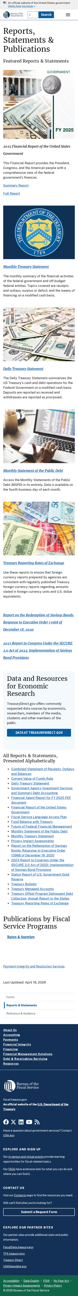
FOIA (46, 1280)
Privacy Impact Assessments (32, 841)
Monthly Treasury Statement (26, 267)
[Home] (13, 15)
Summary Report (16, 185)
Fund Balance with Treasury (32, 822)
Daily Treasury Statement (23, 369)
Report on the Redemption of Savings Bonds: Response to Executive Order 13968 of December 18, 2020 (38, 622)
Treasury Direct (13, 1260)
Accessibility (11, 1280)
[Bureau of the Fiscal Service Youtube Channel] (29, 1123)
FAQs (11, 1169)
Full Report (11, 193)
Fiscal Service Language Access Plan (39, 817)
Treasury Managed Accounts (32, 889)
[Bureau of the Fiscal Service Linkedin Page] (21, 1123)
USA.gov (8, 1135)
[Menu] (68, 15)
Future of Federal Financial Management (41, 827)
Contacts (20, 1195)
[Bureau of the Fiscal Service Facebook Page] (6, 1123)
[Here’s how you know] (39, 5)
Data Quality (31, 1280)
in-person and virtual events (26, 1156)
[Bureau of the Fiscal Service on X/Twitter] (13, 1123)
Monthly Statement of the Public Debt (33, 471)
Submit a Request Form (39, 1212)
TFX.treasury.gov (14, 1253)
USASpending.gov (15, 1266)
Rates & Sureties (21, 937)
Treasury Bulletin (24, 884)
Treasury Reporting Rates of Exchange (33, 563)
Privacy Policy (53, 1285)
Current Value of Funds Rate (32, 779)
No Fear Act (61, 1280)
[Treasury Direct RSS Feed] (37, 1123)
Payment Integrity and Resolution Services (34, 966)
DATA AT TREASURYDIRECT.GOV (39, 732)
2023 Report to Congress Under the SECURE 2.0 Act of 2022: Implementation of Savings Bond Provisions (38, 650)
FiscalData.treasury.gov (18, 1247)
